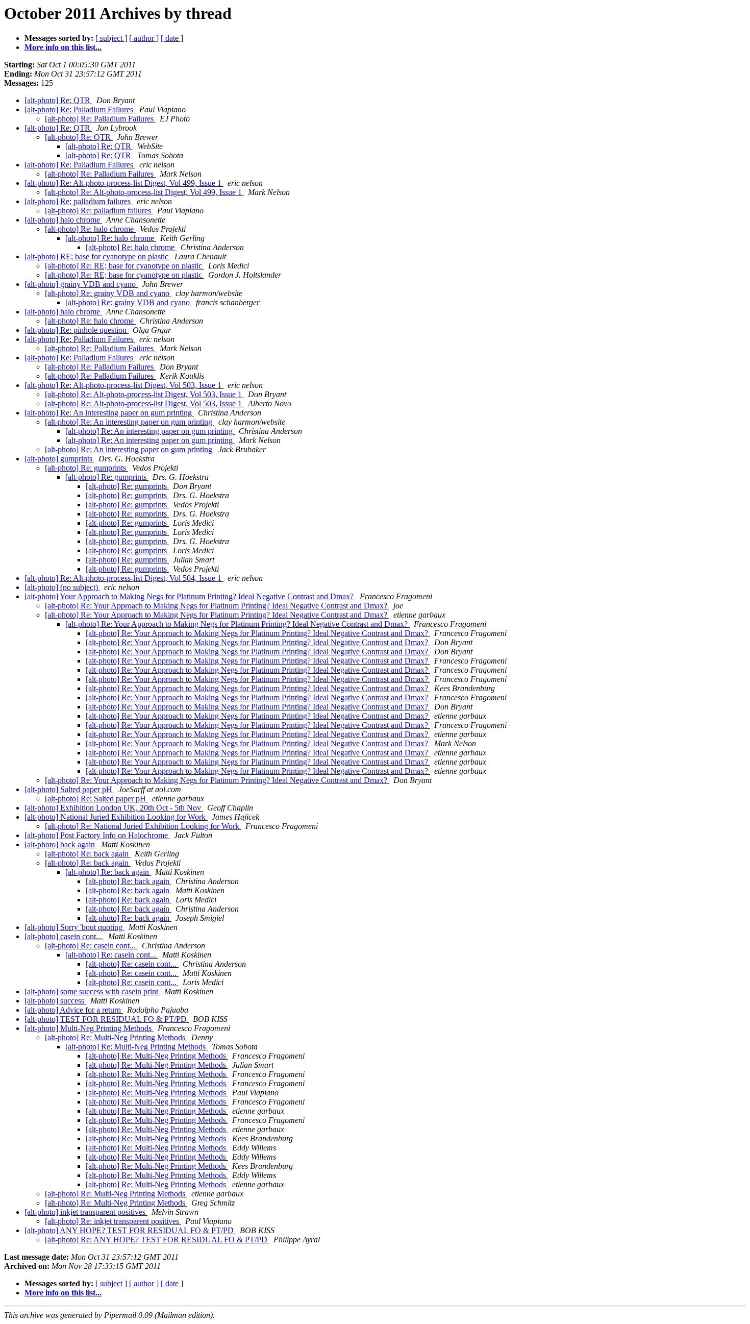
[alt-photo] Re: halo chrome (90, 229)
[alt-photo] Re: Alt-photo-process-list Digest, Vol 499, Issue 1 (123, 183)
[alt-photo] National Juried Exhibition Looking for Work (116, 817)
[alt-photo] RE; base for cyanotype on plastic (97, 256)
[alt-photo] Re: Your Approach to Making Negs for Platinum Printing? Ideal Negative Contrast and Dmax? (217, 605)
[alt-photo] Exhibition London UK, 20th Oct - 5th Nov (113, 807)
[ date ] (172, 38)
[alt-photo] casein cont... (64, 936)
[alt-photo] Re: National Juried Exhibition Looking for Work (143, 826)
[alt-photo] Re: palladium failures (78, 201)
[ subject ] (111, 38)
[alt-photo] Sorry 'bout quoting (74, 927)
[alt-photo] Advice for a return (73, 1010)
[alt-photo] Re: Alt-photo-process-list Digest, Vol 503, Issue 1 (123, 385)
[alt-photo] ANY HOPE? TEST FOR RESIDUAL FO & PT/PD (130, 1230)
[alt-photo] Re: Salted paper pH (96, 798)
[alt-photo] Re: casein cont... (91, 945)
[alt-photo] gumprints (59, 458)
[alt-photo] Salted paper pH (69, 789)
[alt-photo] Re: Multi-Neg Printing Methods (116, 1037)
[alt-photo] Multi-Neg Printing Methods (89, 1028)
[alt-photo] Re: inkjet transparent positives (113, 1221)
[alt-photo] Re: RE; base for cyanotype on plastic (124, 265)
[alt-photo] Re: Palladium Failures (79, 109)
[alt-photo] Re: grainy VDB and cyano (108, 293)
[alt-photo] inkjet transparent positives (85, 1212)
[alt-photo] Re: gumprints (86, 467)
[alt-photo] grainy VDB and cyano (81, 284)
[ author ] (144, 38)
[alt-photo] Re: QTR (58, 100)
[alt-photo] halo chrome (63, 219)
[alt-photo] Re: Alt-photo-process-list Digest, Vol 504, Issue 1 (123, 578)
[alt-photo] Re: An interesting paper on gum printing (109, 412)
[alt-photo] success (55, 1000)
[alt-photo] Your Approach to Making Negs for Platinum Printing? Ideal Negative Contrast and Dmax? (190, 596)
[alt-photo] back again (60, 844)
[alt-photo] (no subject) (62, 587)
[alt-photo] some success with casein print (92, 991)
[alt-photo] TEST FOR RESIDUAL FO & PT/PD (106, 1019)
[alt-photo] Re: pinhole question (76, 330)
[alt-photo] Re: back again (88, 853)
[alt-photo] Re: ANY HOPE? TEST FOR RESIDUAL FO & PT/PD (157, 1239)
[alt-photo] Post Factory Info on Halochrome (97, 835)
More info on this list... (63, 47)
